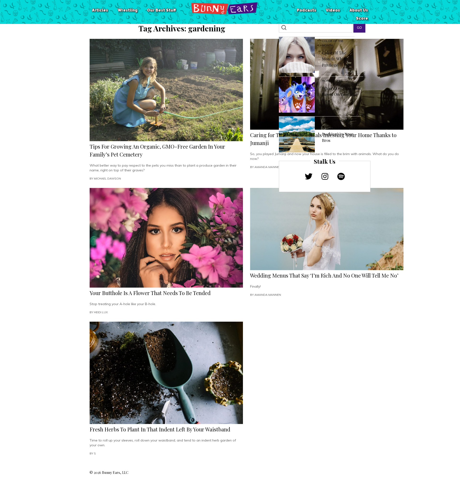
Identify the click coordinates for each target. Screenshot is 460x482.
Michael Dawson (107, 178)
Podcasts (306, 10)
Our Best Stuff (161, 10)
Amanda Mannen (267, 167)
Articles (100, 10)
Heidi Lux (101, 312)
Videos (333, 10)
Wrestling (128, 10)
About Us (359, 10)
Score (362, 18)
